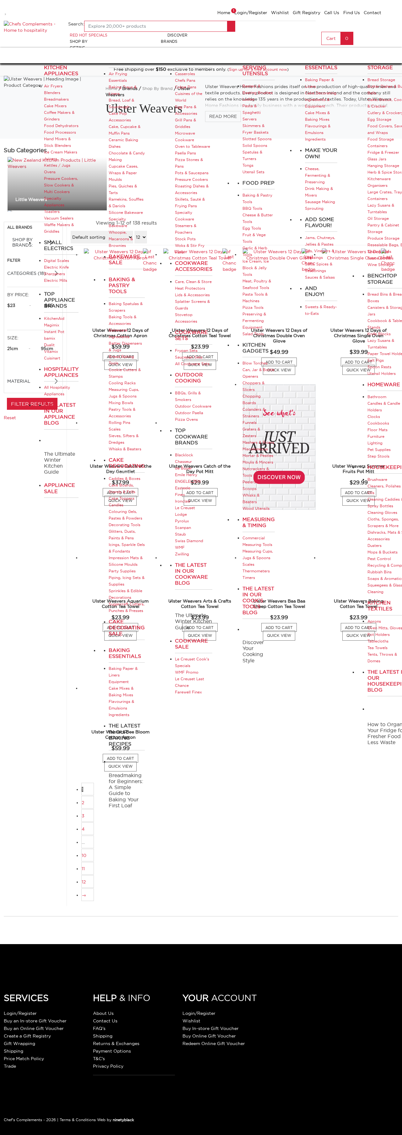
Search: (76, 23)
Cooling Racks (122, 383)
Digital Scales (56, 261)
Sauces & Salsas (320, 277)
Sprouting (314, 208)
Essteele (182, 488)
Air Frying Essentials (118, 77)
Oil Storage (378, 218)
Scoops (249, 489)
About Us (103, 1013)
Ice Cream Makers (60, 152)
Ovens (50, 172)
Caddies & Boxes (124, 478)
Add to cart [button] (281, 362)
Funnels (249, 422)
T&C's (99, 1058)
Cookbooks (378, 423)
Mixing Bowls (121, 403)
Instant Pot (54, 332)
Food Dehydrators (61, 126)
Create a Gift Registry (27, 1035)
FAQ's (99, 1028)
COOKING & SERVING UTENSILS (258, 67)
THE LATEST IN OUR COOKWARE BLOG (191, 574)
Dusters (374, 545)
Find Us (351, 12)
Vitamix (51, 351)
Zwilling (182, 554)
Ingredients (119, 715)
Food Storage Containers (380, 142)
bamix (49, 338)
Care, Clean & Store (193, 282)
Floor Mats (377, 430)
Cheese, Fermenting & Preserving (317, 175)
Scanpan (183, 528)
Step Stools (378, 456)
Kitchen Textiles (379, 605)
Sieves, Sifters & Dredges (124, 439)
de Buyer (183, 468)
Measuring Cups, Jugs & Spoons (124, 392)
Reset (10, 417)
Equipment (119, 682)
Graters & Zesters (251, 432)
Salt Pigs (375, 360)
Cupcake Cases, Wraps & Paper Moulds (123, 172)
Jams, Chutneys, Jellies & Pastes (320, 241)
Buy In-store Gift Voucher (210, 1028)
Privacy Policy (108, 1066)
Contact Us (105, 1020)
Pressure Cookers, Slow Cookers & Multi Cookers (61, 185)
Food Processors (60, 132)
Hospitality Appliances (61, 372)
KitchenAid (54, 318)
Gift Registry (306, 12)
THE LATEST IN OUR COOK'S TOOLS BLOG (258, 600)
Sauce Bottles (380, 258)
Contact (372, 12)
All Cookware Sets (192, 364)
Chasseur (183, 461)
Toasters (52, 211)
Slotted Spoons (257, 139)
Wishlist (280, 12)
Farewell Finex (188, 692)
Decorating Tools (124, 525)
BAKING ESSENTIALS (321, 64)
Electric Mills (55, 280)
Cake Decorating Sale (127, 627)
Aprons (374, 621)
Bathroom (376, 397)
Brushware (377, 479)
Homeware (383, 384)
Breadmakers (56, 99)
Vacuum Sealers (58, 218)
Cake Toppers (121, 498)
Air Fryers (53, 86)
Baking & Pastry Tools (122, 285)
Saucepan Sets (189, 357)
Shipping (13, 1051)
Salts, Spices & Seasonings (318, 267)
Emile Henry (186, 475)
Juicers (50, 159)
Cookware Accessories (193, 266)
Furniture (375, 436)
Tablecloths (377, 641)
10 (84, 855)
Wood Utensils (255, 508)
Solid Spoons (254, 145)
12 (84, 881)
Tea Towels (377, 648)
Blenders (52, 93)
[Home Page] (32, 26)
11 (83, 868)
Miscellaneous (255, 449)
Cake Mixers (55, 106)
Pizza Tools (252, 307)
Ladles (248, 99)
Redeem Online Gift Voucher (213, 1043)
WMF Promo (186, 672)
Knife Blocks (379, 334)
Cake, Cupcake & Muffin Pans (124, 130)
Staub (180, 534)
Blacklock (184, 455)
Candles (116, 505)
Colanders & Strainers (253, 412)
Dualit (49, 345)
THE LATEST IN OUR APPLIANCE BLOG (60, 414)
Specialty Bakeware (118, 222)
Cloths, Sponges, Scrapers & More (383, 522)
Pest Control (379, 559)
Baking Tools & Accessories (122, 320)
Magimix (51, 325)
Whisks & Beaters (125, 449)
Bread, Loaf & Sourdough (121, 103)
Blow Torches (255, 363)
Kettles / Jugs (57, 165)
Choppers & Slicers (253, 386)
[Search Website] (231, 26)
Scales (115, 429)
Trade (10, 1066)
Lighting (375, 443)
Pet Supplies (379, 450)
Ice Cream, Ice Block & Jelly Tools (255, 267)
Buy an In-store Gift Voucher (35, 1020)
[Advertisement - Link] (279, 447)
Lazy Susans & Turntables (380, 208)
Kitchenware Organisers (379, 182)
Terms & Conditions (78, 1120)
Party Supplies (122, 571)
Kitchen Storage (380, 64)
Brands (169, 41)
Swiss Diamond (189, 541)
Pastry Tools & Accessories (122, 412)
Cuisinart (52, 358)
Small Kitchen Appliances (61, 67)
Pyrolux (182, 521)
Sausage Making (320, 202)
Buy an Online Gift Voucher (34, 1028)
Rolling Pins (119, 422)
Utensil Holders (381, 373)
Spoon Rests (379, 367)
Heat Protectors (190, 288)
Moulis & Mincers (257, 462)
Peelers (249, 482)
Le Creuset (185, 508)
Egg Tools (251, 228)
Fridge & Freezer (383, 152)
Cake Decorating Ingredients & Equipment (320, 99)
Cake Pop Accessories (120, 116)
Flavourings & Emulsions (121, 704)
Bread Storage (381, 80)
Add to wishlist (6, 10)
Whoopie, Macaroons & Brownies (121, 239)
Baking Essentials (125, 653)
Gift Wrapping (19, 1043)
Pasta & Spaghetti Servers (251, 112)
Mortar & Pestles (257, 455)
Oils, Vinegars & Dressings (319, 254)
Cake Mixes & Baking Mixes (121, 691)
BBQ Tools (252, 208)
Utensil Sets (253, 172)
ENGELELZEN (187, 481)
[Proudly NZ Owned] (319, 1010)
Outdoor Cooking (189, 377)
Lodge (181, 514)
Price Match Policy (24, 1058)
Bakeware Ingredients (119, 333)
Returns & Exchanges (116, 1043)
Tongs (247, 165)
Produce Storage (383, 238)
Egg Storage (379, 119)
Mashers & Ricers (258, 442)
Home (223, 12)
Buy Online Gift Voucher (209, 1035)
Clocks (373, 416)
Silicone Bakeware (126, 212)
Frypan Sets (186, 350)
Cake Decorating (127, 463)
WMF (180, 547)
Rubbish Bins (379, 572)
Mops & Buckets (382, 552)
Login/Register (250, 12)
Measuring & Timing (258, 522)
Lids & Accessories (192, 295)
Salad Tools (253, 334)
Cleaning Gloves (382, 512)
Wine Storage (380, 265)
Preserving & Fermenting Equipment (254, 320)
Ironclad (182, 501)
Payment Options (112, 1051)
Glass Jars (376, 159)
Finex (180, 494)
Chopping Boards (251, 399)
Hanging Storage (383, 166)
